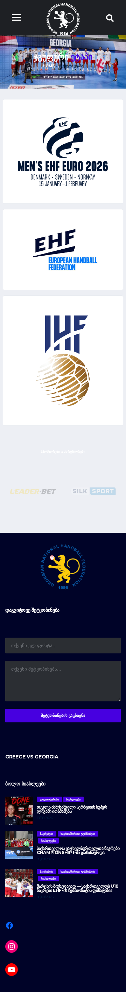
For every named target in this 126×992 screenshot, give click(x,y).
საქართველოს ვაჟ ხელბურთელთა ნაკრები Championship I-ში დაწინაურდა (78, 850)
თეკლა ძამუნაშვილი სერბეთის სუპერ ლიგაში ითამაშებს (72, 809)
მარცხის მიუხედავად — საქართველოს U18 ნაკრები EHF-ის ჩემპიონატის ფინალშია (78, 888)
